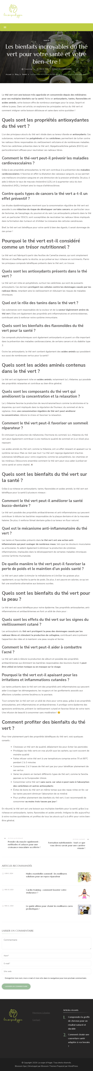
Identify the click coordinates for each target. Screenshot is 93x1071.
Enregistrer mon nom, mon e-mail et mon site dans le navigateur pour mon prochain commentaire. (46, 978)
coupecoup (28, 69)
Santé (46, 40)
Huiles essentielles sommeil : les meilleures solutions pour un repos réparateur (46, 875)
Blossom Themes (48, 1066)
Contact (36, 1019)
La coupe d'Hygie (45, 1062)
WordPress (73, 1066)
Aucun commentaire (63, 69)
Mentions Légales (41, 1012)
